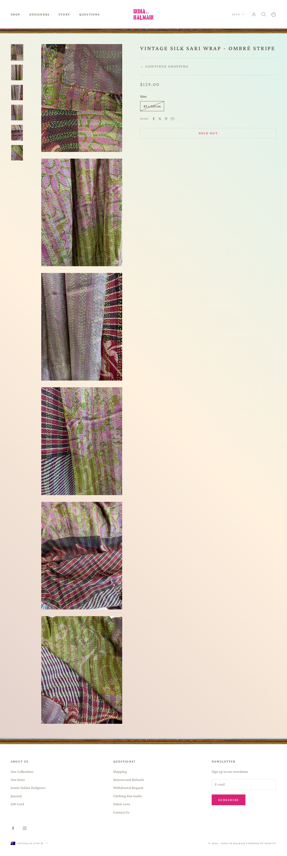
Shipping (120, 771)
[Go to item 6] (17, 153)
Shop (15, 14)
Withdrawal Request (128, 788)
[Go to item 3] (17, 92)
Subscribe (228, 800)
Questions (89, 14)
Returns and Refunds (128, 779)
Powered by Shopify (261, 843)
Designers (39, 14)
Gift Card (17, 804)
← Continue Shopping (164, 66)
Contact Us (121, 812)
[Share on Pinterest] (166, 119)
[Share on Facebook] (153, 119)
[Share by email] (172, 119)
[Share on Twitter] (160, 119)
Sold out (208, 133)
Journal (16, 796)
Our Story (18, 779)
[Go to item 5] (17, 132)
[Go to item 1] (17, 52)
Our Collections (22, 771)
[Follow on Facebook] (13, 828)
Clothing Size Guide (127, 796)
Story (64, 14)
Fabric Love (121, 804)
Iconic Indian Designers (28, 788)
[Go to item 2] (17, 72)
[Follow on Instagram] (24, 828)
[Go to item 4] (17, 112)
